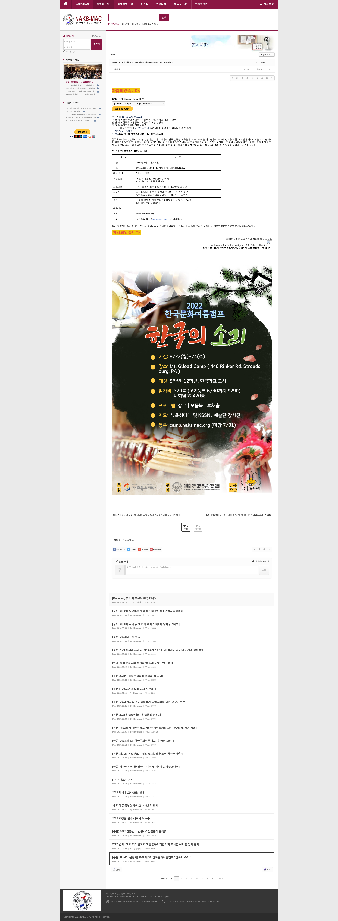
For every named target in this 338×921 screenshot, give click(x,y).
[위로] (252, 78)
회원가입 (70, 36)
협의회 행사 (201, 4)
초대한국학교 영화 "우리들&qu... (80, 120)
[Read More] (191, 612)
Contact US (180, 4)
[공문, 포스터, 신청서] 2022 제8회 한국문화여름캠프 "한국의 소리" (144, 62)
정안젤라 (116, 69)
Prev (164, 878)
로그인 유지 (71, 51)
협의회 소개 (103, 4)
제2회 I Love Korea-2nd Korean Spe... (82, 114)
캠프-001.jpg (129, 540)
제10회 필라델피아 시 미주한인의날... (80, 82)
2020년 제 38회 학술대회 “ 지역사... (81, 88)
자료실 (144, 4)
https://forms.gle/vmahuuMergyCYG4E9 (234, 226)
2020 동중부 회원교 (74, 111)
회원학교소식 (72, 102)
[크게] (242, 78)
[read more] (191, 599)
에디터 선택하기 (261, 561)
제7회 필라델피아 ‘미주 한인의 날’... (81, 85)
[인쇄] (267, 78)
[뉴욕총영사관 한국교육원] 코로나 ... (81, 94)
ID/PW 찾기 (97, 36)
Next (219, 878)
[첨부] (272, 78)
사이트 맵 (269, 4)
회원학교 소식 (125, 4)
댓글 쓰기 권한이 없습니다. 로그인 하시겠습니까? (150, 567)
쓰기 (268, 869)
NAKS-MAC (82, 4)
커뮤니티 (161, 4)
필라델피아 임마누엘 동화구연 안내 (81, 117)
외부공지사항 (72, 59)
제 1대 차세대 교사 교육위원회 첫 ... (81, 91)
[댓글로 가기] (262, 78)
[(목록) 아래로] (257, 78)
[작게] (247, 78)
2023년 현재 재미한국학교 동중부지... (82, 108)
